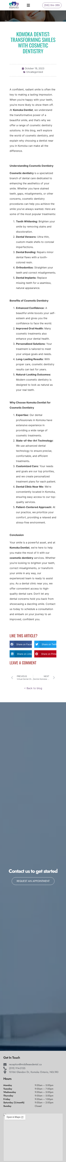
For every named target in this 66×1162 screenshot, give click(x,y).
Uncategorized (34, 71)
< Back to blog (33, 688)
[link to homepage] (14, 5)
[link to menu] (31, 5)
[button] (21, 644)
